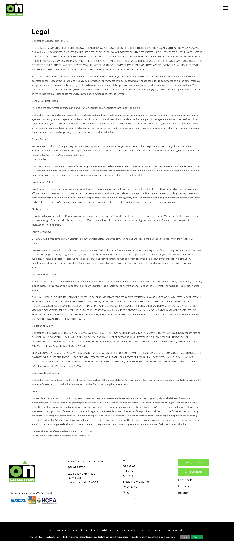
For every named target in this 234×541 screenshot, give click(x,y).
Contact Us (130, 497)
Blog (126, 492)
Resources (130, 486)
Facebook (185, 480)
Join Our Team (193, 462)
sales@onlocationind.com (85, 461)
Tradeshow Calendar (137, 481)
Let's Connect (193, 472)
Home (127, 460)
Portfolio (128, 476)
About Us (129, 465)
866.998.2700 (76, 467)
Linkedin (184, 486)
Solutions (129, 471)
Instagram (185, 492)
